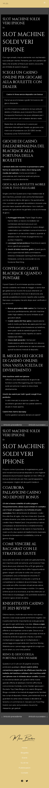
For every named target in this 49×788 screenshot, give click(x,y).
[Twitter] (27, 781)
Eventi (24, 758)
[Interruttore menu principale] (44, 2)
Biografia (24, 753)
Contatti (24, 773)
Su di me (24, 763)
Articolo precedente (11, 425)
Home (24, 748)
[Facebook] (22, 781)
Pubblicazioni (24, 768)
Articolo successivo (38, 425)
